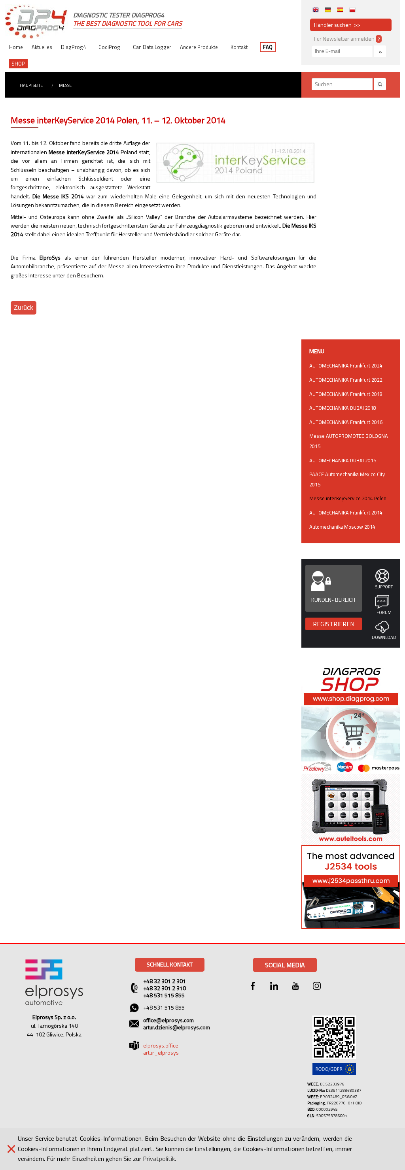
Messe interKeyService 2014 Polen (347, 498)
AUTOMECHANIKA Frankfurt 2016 (345, 422)
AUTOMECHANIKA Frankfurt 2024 (345, 365)
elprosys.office (160, 1045)
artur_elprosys (161, 1052)
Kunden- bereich (333, 599)
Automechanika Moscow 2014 (342, 527)
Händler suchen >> (337, 25)
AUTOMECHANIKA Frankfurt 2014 (345, 512)
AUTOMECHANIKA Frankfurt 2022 (345, 380)
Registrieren (333, 624)
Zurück (23, 307)
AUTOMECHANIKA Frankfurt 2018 (345, 394)
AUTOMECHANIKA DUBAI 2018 (342, 408)
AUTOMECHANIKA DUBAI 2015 (342, 460)
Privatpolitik (159, 1158)
